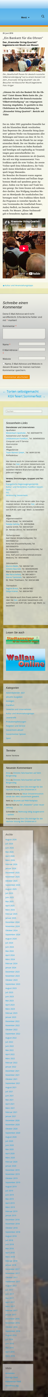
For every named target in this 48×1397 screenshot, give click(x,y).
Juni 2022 (9, 1046)
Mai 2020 (9, 1149)
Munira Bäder (12, 566)
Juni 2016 (9, 1343)
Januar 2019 (10, 1215)
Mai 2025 (9, 901)
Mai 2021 (9, 1099)
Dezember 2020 (12, 1120)
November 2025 (12, 876)
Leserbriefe (11, 717)
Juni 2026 (9, 847)
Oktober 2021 (11, 1079)
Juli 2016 (9, 1339)
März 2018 (10, 1256)
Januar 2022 (10, 1066)
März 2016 (10, 1356)
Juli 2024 (9, 943)
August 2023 (11, 988)
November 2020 (12, 1124)
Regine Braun (12, 588)
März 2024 (10, 959)
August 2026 (11, 839)
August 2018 (11, 1236)
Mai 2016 (9, 1347)
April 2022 (10, 1054)
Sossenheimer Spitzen (16, 734)
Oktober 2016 (11, 1327)
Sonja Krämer (12, 591)
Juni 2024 (9, 947)
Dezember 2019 (12, 1170)
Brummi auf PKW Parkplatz (26, 800)
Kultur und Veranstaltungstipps (19, 285)
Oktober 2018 (11, 1228)
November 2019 (12, 1174)
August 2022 (11, 1038)
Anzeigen (10, 701)
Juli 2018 (9, 1240)
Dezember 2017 (12, 1269)
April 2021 (10, 1104)
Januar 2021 (10, 1116)
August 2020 (11, 1137)
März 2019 (10, 1207)
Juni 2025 (9, 897)
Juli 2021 (9, 1091)
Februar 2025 (11, 914)
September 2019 (12, 1182)
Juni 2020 (9, 1145)
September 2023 (12, 984)
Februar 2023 (11, 1013)
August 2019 (11, 1186)
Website (7, 358)
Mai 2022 (9, 1050)
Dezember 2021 (12, 1071)
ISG (7, 492)
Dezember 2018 (12, 1219)
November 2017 (12, 1273)
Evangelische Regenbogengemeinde (22, 484)
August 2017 (11, 1285)
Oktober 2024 (11, 930)
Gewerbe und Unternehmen (18, 709)
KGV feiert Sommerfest (26, 396)
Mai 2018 (9, 1248)
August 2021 (11, 1087)
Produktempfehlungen (16, 721)
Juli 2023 (9, 992)
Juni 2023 (9, 996)
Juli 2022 (9, 1042)
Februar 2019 (11, 1211)
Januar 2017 (10, 1314)
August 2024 (11, 938)
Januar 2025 (10, 918)
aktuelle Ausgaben (14, 697)
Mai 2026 (9, 852)
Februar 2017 (11, 1310)
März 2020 (10, 1157)
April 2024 (10, 955)
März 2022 (10, 1058)
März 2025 (10, 909)
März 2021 (10, 1108)
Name (6, 344)
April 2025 (10, 905)
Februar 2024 (11, 963)
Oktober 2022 (11, 1029)
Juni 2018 (9, 1244)
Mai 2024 (9, 951)
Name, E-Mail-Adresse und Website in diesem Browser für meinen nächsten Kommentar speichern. (22, 367)
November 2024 (12, 926)
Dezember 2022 (12, 1021)
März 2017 (10, 1306)
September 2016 (12, 1331)
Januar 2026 (10, 868)
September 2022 (12, 1033)
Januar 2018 (10, 1265)
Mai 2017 (9, 1298)
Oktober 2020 (11, 1128)
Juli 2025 (9, 893)
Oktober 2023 (11, 980)
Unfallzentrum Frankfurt (17, 438)
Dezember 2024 (12, 922)
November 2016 (12, 1323)
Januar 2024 (10, 967)
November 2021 (12, 1075)
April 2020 (10, 1153)
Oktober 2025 (11, 881)
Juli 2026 (9, 843)
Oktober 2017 (11, 1277)
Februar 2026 (11, 864)
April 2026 (10, 856)
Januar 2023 (10, 1017)
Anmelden (10, 1373)
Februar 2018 (11, 1261)
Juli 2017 (9, 1290)
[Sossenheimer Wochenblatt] (24, 8)
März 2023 (10, 1009)
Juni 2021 (9, 1095)
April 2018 (10, 1252)
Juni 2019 (9, 1195)
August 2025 (11, 889)
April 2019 (10, 1203)
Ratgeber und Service (15, 726)
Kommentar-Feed (13, 1381)
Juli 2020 (9, 1141)
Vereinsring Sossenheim (17, 495)
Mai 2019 (9, 1199)
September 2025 (12, 885)
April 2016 (10, 1351)
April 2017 (10, 1302)
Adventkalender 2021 (15, 693)
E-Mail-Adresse (10, 352)
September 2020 (12, 1133)
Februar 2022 (11, 1062)
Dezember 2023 (12, 971)
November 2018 (12, 1223)
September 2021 (12, 1083)
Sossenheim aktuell (14, 730)
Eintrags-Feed (11, 1377)
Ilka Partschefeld (13, 574)
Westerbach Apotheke (16, 433)
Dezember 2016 (12, 1318)
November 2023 (12, 976)
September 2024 (12, 934)
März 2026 (10, 860)
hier (18, 464)
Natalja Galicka (12, 524)
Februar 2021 (11, 1112)
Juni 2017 (9, 1294)
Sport (8, 738)
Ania (8, 773)
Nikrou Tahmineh (14, 577)
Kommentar (10, 326)
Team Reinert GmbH (15, 452)
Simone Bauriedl (13, 569)
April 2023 (10, 1004)
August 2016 (11, 1335)
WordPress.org (12, 1385)
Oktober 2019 (11, 1178)
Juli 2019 (9, 1190)
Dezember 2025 (12, 872)
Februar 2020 (11, 1161)
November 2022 (12, 1025)
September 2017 (12, 1281)
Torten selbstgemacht (21, 391)
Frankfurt (10, 705)
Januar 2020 (10, 1166)
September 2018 (12, 1232)
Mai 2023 (9, 1000)
